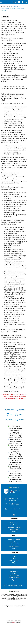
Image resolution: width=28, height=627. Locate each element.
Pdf (9, 414)
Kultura (14, 558)
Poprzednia (9, 409)
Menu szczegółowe (22, 2)
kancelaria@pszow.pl (14, 509)
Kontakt (18, 419)
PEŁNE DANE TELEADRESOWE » (13, 584)
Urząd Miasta (14, 518)
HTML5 (11, 616)
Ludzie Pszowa (14, 542)
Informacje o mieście (14, 539)
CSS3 (14, 616)
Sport (14, 556)
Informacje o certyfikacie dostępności (14, 611)
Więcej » (14, 531)
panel (25, 2)
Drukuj (18, 414)
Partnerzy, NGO (14, 544)
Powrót (8, 419)
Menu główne (19, 2)
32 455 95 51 (15, 503)
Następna (19, 409)
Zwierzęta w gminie (14, 577)
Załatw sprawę (14, 571)
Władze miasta (14, 523)
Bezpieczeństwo (14, 575)
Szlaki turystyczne (14, 561)
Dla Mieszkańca (14, 567)
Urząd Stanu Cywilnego (14, 527)
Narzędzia (16, 2)
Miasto (14, 535)
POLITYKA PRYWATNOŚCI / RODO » (13, 585)
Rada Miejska (14, 529)
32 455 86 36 (15, 505)
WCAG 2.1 (19, 616)
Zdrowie (14, 573)
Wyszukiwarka (13, 2)
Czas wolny (14, 552)
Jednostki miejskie (14, 546)
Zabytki (14, 563)
